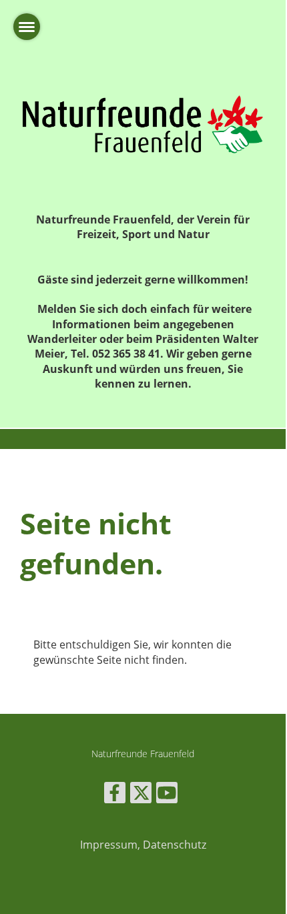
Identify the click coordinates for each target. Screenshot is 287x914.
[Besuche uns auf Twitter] (141, 795)
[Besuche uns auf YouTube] (167, 795)
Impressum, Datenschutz (143, 844)
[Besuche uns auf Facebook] (114, 795)
